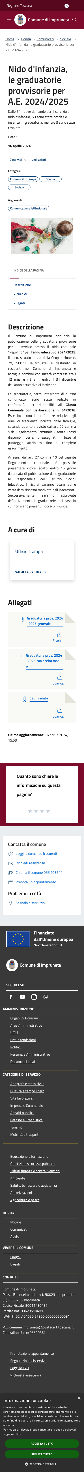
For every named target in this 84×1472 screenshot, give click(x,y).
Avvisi (14, 1236)
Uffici (14, 1032)
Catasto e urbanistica (26, 1120)
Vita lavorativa (21, 1098)
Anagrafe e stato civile (27, 1083)
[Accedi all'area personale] (66, 5)
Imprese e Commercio (26, 1105)
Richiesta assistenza (25, 1375)
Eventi (15, 1264)
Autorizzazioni (21, 1192)
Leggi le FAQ (19, 1368)
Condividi (16, 159)
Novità (26, 39)
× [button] (79, 1398)
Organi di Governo (24, 1018)
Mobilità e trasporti (24, 1134)
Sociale (65, 39)
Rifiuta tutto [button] (42, 1454)
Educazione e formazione (29, 1156)
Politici (15, 1047)
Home (9, 39)
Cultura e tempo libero (27, 1091)
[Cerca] (74, 20)
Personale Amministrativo (30, 1054)
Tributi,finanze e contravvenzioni (35, 1171)
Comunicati (45, 39)
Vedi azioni (39, 159)
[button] (42, 1464)
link (18, 1434)
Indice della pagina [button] (28, 270)
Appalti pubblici (22, 1112)
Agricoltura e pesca (24, 1200)
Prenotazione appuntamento (32, 1353)
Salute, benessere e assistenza (33, 1185)
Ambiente (17, 1178)
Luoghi (15, 1257)
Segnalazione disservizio (28, 1360)
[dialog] (42, 1432)
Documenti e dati (23, 1061)
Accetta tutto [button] (42, 1444)
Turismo (16, 1127)
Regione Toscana (19, 5)
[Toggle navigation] (9, 19)
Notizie (15, 1222)
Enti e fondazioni (23, 1039)
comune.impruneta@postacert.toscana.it (41, 1327)
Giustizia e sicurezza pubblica (32, 1163)
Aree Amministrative (26, 1025)
